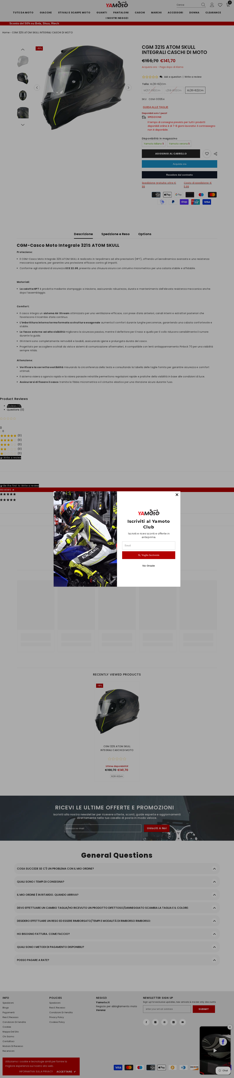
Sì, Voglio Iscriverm (148, 555)
